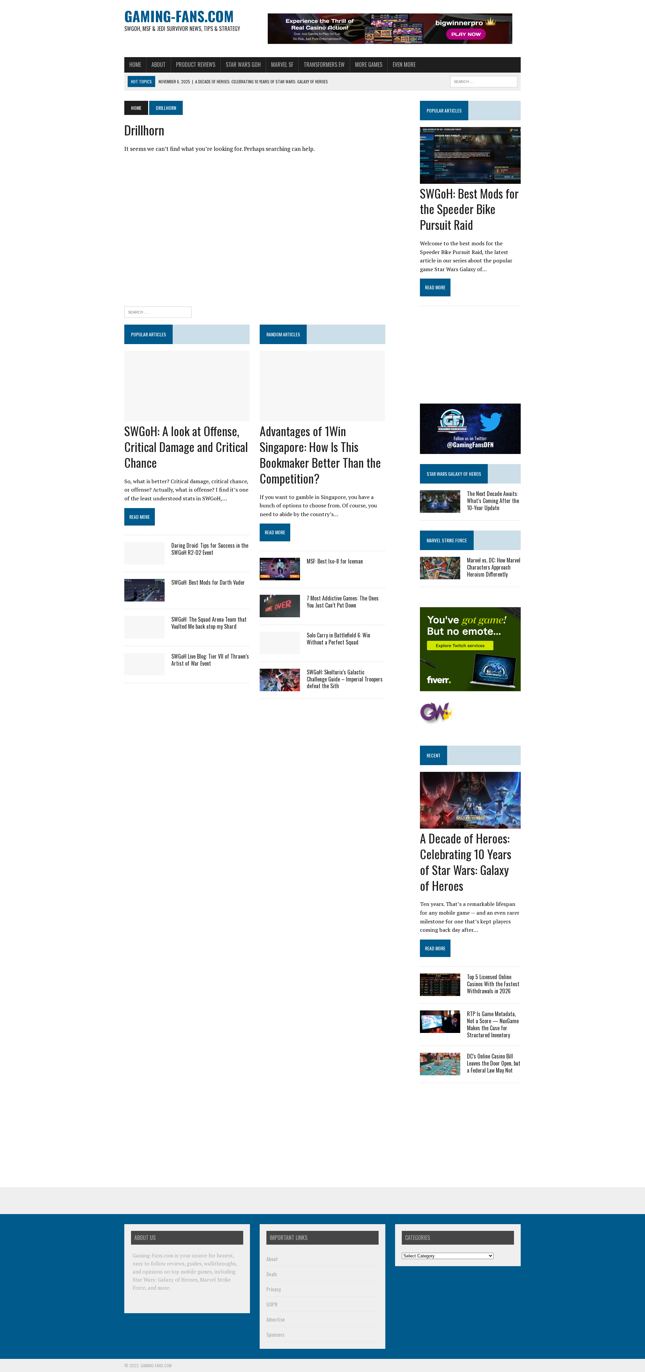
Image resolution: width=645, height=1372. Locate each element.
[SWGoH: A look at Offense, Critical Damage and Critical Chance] (187, 417)
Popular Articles (444, 110)
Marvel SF (282, 64)
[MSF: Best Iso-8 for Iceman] (280, 575)
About (159, 64)
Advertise (275, 1319)
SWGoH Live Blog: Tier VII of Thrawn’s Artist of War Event (210, 659)
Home (135, 64)
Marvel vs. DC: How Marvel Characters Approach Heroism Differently (493, 567)
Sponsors (275, 1334)
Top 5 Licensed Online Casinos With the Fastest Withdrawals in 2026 (493, 984)
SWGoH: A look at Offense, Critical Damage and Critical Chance (186, 446)
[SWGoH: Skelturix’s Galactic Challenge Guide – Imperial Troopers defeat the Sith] (280, 686)
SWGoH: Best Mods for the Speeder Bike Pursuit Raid (469, 209)
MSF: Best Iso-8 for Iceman (335, 561)
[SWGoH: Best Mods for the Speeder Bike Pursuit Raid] (470, 179)
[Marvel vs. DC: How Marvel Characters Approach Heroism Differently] (440, 575)
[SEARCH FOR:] (483, 81)
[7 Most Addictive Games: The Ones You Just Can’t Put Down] (280, 612)
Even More (404, 64)
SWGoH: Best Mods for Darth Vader (208, 582)
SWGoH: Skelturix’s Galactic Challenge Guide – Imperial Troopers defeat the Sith (345, 679)
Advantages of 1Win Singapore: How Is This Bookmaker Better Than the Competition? (320, 454)
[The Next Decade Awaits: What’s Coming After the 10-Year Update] (440, 508)
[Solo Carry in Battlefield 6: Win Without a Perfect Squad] (280, 649)
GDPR (271, 1304)
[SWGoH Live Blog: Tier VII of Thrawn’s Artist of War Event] (144, 670)
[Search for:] (157, 311)
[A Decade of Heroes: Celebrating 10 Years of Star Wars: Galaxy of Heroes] (470, 824)
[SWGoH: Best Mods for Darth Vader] (144, 596)
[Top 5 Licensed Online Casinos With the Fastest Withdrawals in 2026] (440, 991)
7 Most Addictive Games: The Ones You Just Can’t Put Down (343, 601)
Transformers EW (324, 64)
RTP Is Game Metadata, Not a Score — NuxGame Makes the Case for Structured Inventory (493, 1024)
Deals (271, 1274)
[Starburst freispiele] (436, 721)
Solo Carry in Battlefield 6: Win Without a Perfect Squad (338, 638)
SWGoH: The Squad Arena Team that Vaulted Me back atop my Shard (209, 622)
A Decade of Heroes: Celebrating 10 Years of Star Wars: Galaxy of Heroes (465, 861)
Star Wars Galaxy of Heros (454, 473)
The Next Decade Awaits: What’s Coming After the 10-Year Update (493, 501)
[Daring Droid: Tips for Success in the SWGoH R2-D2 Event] (144, 560)
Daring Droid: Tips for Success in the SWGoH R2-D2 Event (209, 548)
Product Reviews (195, 64)
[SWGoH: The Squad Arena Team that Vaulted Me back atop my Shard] (144, 633)
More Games (368, 64)
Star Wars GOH (243, 64)
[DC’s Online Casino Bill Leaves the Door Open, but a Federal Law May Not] (440, 1071)
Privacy (273, 1289)
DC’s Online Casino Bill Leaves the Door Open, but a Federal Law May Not (493, 1063)
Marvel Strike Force (447, 540)
